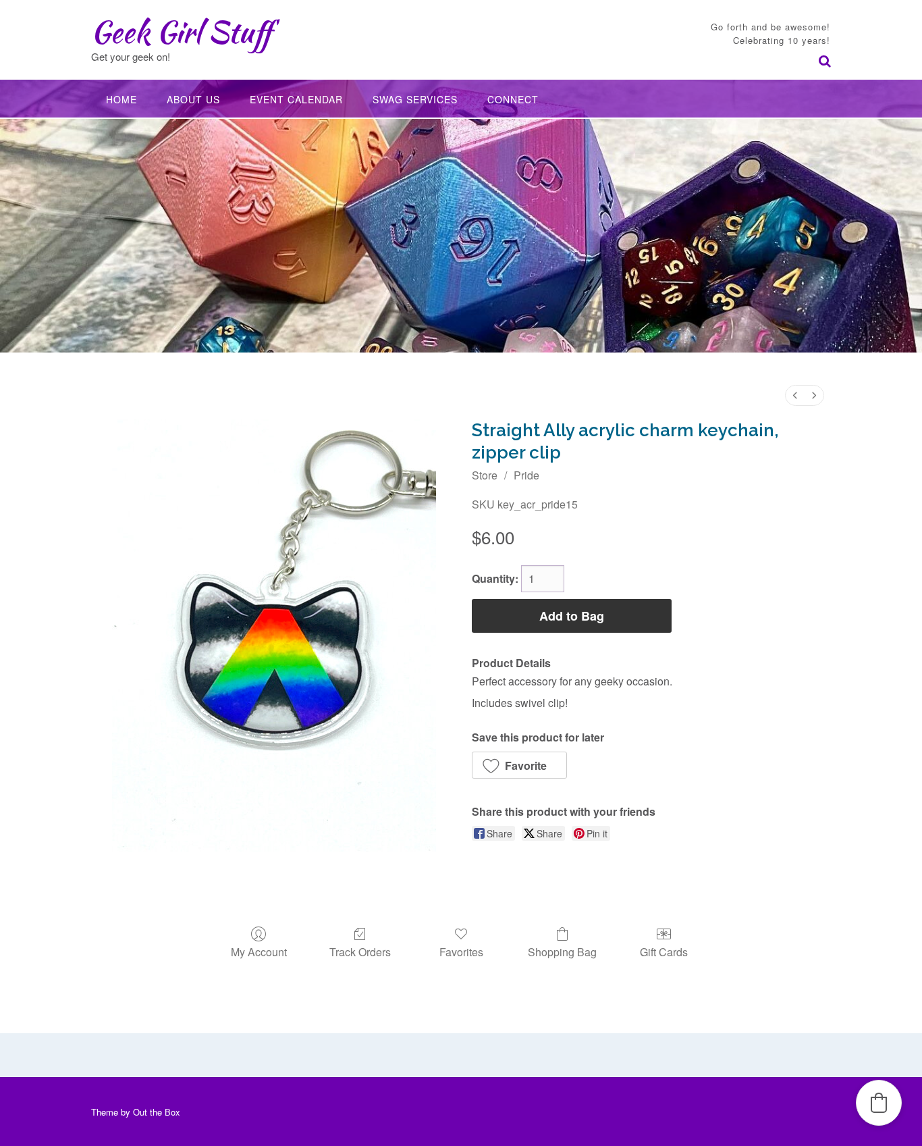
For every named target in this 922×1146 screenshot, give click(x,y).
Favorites (461, 951)
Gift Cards (664, 951)
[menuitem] (795, 395)
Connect (513, 99)
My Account (259, 951)
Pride (526, 475)
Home (121, 99)
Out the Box (156, 1111)
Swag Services (415, 99)
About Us (193, 99)
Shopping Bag (562, 951)
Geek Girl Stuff (181, 31)
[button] (519, 765)
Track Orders (360, 951)
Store (484, 475)
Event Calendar (296, 99)
